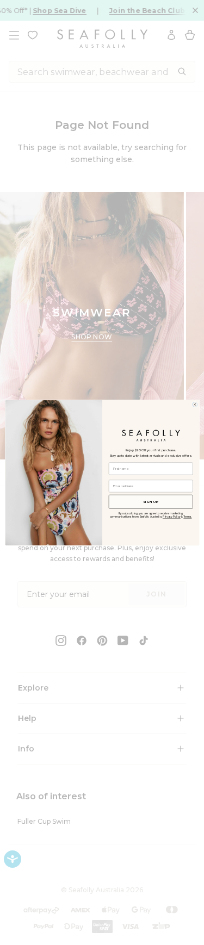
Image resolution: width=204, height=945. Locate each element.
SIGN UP (150, 501)
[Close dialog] (194, 404)
